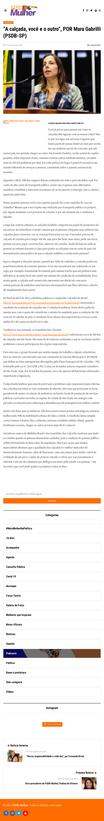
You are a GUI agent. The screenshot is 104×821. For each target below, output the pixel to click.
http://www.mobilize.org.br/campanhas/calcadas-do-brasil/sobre (41, 302)
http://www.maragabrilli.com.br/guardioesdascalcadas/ (36, 334)
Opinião (8, 22)
